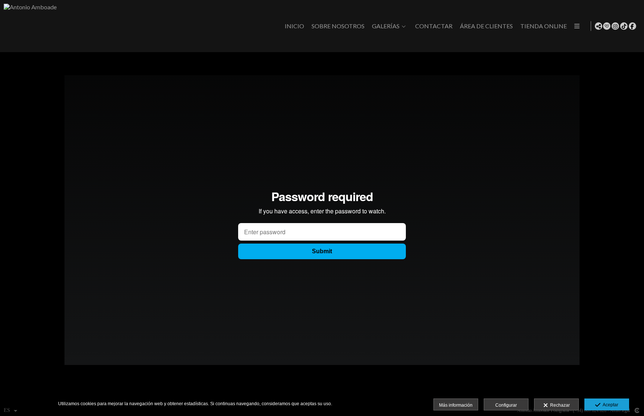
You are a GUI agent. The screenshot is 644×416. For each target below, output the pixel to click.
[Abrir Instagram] (615, 26)
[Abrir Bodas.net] (606, 26)
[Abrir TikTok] (624, 26)
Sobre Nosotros (338, 26)
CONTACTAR (433, 26)
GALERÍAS (386, 26)
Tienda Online (543, 26)
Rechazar (559, 405)
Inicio (294, 26)
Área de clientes (486, 26)
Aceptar (609, 404)
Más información (456, 405)
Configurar (506, 405)
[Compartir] (598, 26)
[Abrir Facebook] (632, 26)
